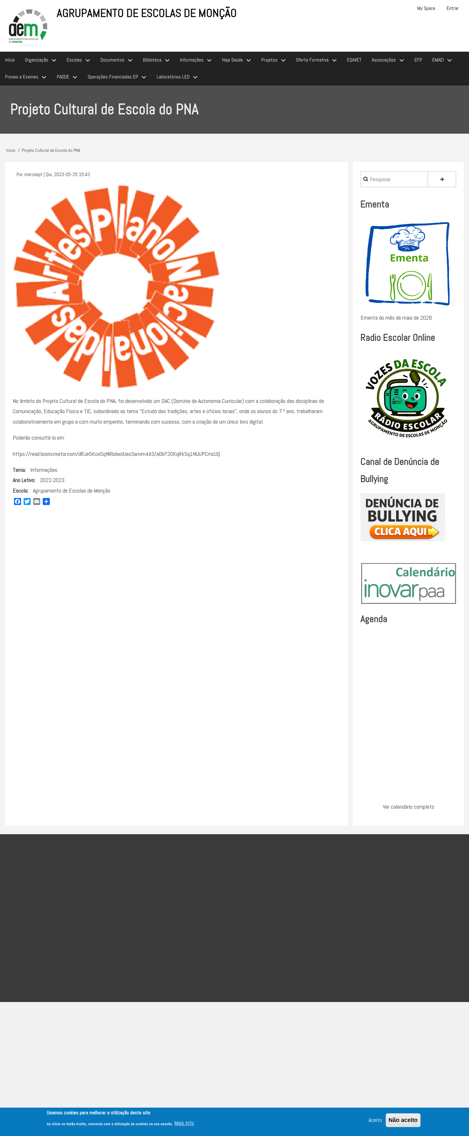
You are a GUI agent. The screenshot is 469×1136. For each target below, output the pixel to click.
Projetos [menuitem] (269, 59)
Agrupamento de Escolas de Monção (147, 13)
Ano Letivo (23, 480)
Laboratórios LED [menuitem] (173, 76)
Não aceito (403, 1120)
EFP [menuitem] (418, 59)
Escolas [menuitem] (74, 59)
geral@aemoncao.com (246, 920)
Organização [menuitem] (36, 59)
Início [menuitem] (10, 59)
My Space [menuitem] (426, 8)
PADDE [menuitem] (63, 76)
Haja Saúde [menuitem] (232, 59)
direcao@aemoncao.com (208, 905)
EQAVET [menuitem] (354, 59)
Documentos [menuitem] (112, 59)
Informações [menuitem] (192, 59)
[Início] (28, 26)
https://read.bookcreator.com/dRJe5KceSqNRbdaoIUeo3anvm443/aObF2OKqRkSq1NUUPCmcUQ (116, 453)
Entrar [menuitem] (453, 8)
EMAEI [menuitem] (438, 59)
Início (10, 150)
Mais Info (184, 1123)
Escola (20, 490)
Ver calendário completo (408, 806)
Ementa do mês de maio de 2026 (396, 317)
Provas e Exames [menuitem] (21, 76)
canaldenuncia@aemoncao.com (233, 947)
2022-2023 (52, 480)
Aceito (375, 1120)
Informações (43, 469)
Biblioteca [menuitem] (152, 59)
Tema (19, 469)
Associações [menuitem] (384, 59)
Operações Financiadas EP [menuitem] (113, 76)
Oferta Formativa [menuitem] (312, 59)
